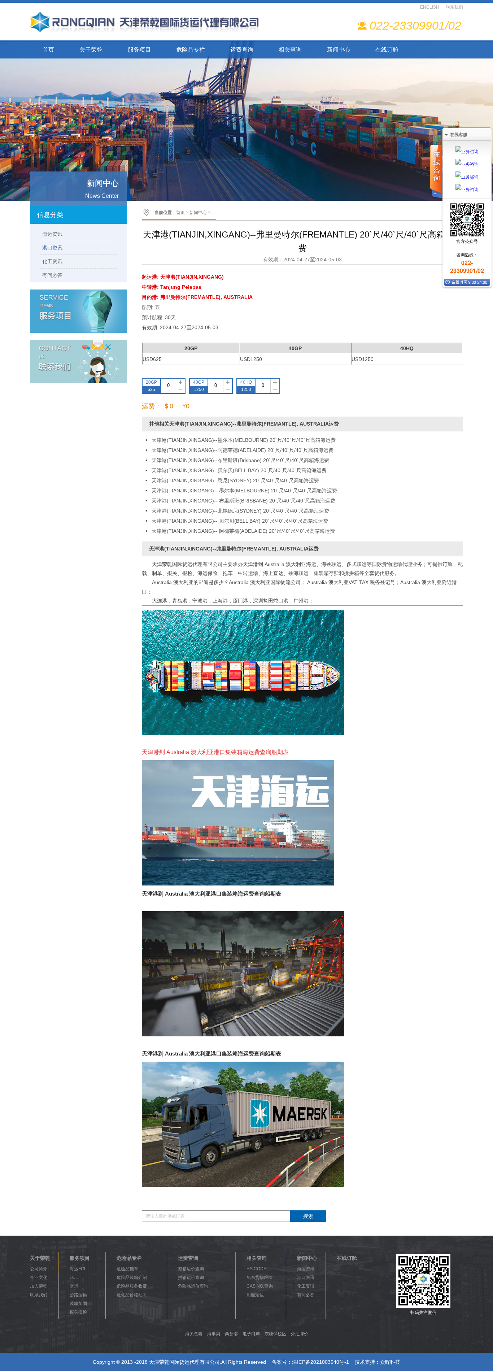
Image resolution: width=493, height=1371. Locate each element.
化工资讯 (52, 261)
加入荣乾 (38, 1286)
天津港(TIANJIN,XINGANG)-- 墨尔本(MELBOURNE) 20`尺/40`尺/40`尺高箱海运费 (244, 490)
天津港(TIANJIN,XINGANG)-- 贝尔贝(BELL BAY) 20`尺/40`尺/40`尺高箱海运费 (240, 521)
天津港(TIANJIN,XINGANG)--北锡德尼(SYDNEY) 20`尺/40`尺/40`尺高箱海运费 (240, 511)
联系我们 (454, 7)
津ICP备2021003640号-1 (320, 1362)
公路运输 (78, 1294)
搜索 (308, 1216)
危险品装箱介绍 (132, 1277)
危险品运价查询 (193, 1286)
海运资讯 (52, 234)
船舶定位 (255, 1294)
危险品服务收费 (132, 1286)
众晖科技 (390, 1362)
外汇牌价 (299, 1333)
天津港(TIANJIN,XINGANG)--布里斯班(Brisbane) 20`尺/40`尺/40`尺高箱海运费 (240, 460)
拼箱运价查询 (191, 1277)
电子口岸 (251, 1333)
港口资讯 (52, 248)
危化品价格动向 (132, 1294)
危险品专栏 (190, 50)
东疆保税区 (275, 1333)
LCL (74, 1277)
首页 (48, 50)
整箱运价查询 (191, 1268)
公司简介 (38, 1268)
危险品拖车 (127, 1268)
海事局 (213, 1333)
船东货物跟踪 (259, 1277)
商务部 (231, 1333)
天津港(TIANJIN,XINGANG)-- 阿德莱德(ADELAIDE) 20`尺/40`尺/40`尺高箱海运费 (243, 531)
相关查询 (290, 50)
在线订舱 (386, 50)
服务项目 (139, 50)
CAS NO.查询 (260, 1286)
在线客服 (458, 134)
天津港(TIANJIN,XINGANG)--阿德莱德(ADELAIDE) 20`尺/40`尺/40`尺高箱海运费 (242, 450)
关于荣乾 (90, 50)
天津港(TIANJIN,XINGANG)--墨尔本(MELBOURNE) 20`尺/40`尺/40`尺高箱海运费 (244, 440)
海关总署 (193, 1333)
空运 (74, 1286)
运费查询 (241, 50)
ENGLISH (429, 7)
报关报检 (78, 1312)
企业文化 (38, 1277)
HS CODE (256, 1268)
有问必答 (52, 275)
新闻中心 (338, 50)
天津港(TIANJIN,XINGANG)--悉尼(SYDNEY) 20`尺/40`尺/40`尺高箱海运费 (235, 480)
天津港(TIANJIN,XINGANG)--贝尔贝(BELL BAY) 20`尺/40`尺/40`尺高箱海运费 (239, 470)
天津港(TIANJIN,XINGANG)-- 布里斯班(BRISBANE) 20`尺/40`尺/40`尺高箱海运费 (243, 501)
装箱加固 (78, 1303)
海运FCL (78, 1268)
